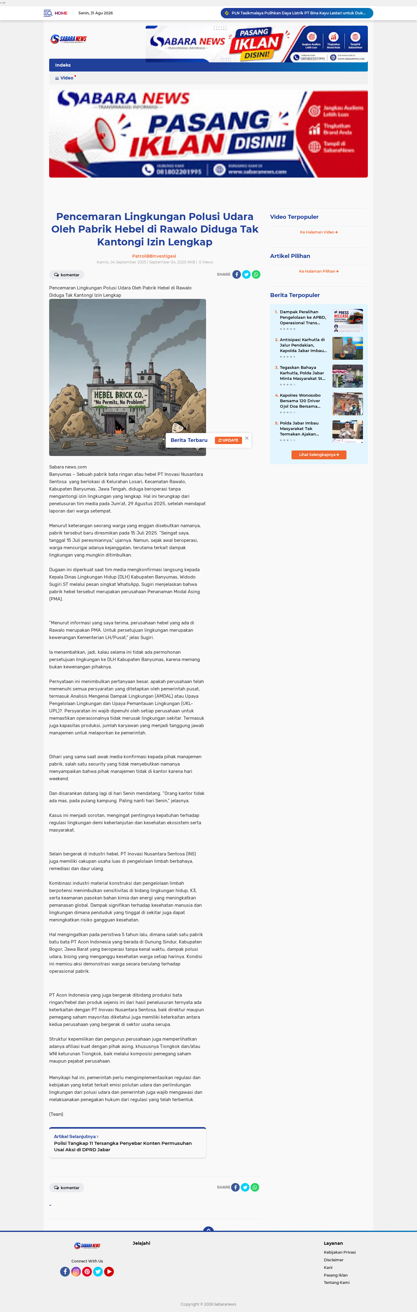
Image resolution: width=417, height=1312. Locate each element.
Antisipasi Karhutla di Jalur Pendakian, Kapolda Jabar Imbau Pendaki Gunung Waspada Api (302, 345)
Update (230, 440)
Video (66, 78)
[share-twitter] (246, 274)
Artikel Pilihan (290, 256)
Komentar (69, 275)
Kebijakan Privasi (340, 1252)
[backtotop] (208, 1231)
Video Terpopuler (294, 217)
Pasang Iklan (336, 1275)
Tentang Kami (337, 1282)
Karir (328, 1267)
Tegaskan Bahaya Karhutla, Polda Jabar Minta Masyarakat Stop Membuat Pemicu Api (304, 373)
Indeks (63, 65)
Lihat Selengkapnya (317, 454)
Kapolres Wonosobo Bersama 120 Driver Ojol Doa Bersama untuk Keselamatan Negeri (300, 401)
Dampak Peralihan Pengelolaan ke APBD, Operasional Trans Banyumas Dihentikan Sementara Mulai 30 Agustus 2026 (303, 317)
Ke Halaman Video (317, 232)
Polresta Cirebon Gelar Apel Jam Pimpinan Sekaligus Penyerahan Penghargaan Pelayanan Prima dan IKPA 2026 (300, 13)
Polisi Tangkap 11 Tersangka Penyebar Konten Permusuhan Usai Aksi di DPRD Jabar (123, 1146)
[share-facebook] (236, 274)
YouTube (113, 1279)
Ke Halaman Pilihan (317, 271)
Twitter (100, 1279)
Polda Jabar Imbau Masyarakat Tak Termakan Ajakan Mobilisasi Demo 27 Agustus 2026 (300, 429)
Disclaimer (333, 1260)
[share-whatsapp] (256, 274)
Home (61, 13)
